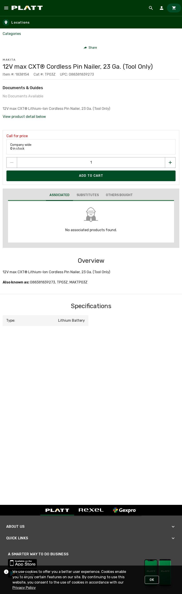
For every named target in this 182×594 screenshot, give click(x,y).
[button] (90, 48)
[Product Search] (151, 8)
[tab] (59, 195)
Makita (9, 59)
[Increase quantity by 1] (170, 162)
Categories (12, 34)
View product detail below (24, 116)
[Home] (28, 8)
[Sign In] (161, 8)
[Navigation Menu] (6, 8)
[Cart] (174, 8)
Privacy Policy (24, 588)
